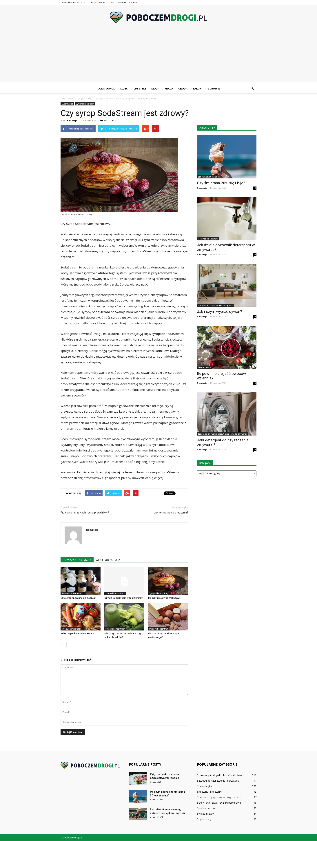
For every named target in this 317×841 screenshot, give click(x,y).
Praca (169, 88)
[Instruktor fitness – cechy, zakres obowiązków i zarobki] (138, 814)
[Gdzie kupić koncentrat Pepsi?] (81, 616)
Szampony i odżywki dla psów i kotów (219, 775)
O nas (111, 2)
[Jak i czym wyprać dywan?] (226, 285)
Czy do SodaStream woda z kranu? (123, 598)
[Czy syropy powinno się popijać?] (81, 581)
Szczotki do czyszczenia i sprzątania (215, 305)
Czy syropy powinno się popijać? (78, 598)
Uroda (182, 88)
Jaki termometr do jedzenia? (171, 512)
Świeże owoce (204, 367)
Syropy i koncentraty (85, 104)
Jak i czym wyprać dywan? (219, 311)
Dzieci (124, 88)
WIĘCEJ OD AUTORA (108, 560)
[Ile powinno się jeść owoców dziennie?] (226, 347)
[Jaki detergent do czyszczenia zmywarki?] (226, 414)
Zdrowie (214, 88)
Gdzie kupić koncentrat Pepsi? (77, 633)
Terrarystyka (204, 786)
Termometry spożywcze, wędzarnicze (219, 797)
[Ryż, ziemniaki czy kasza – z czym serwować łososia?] (138, 778)
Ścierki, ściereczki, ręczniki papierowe (219, 802)
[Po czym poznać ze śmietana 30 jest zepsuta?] (138, 796)
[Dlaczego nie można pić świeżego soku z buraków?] (124, 616)
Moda (155, 88)
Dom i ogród (106, 88)
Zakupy (198, 88)
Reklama (121, 2)
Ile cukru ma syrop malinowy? (164, 598)
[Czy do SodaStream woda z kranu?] (124, 581)
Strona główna (98, 2)
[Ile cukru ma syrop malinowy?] (168, 581)
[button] (252, 88)
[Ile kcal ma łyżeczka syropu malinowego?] (168, 616)
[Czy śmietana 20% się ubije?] (226, 156)
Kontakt (133, 2)
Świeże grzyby (205, 813)
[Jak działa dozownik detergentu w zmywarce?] (226, 218)
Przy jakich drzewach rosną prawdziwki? (85, 512)
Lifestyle (140, 88)
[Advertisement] (158, 56)
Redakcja (72, 120)
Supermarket (67, 104)
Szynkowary (204, 819)
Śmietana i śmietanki (207, 176)
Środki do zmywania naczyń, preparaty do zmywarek (222, 434)
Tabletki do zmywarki (208, 238)
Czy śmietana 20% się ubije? (221, 183)
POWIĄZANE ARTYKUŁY (77, 560)
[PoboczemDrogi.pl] (158, 17)
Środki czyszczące (207, 808)
